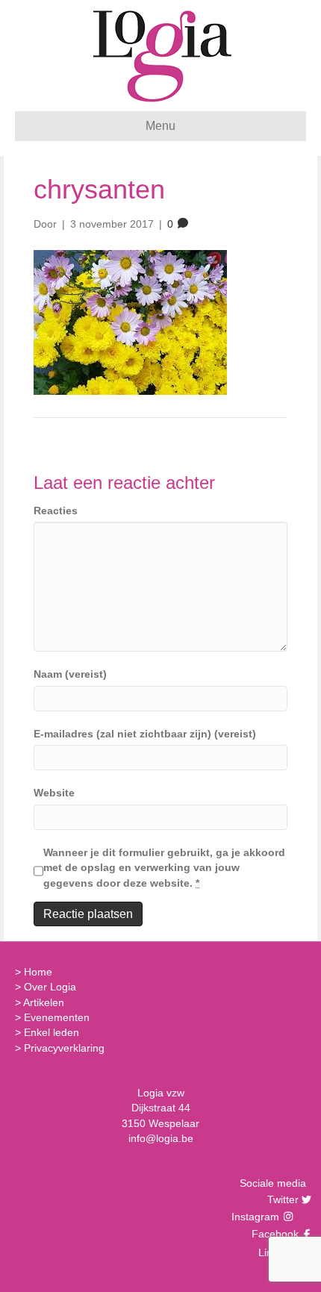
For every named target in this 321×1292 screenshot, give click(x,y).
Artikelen (43, 1002)
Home (38, 972)
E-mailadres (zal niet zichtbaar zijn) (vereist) (145, 734)
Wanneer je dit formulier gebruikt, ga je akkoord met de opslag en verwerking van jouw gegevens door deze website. (164, 867)
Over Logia (50, 987)
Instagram (256, 1217)
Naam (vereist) (70, 674)
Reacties (56, 511)
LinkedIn (276, 1252)
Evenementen (57, 1017)
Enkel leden (51, 1032)
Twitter (281, 1199)
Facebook (273, 1234)
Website (54, 793)
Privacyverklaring (64, 1048)
